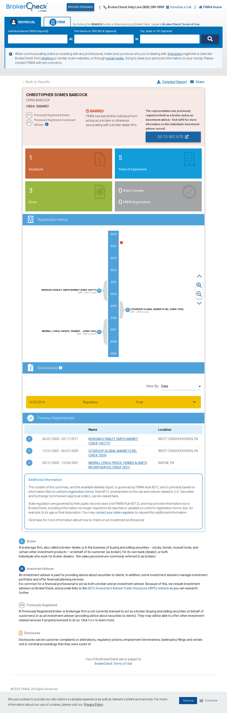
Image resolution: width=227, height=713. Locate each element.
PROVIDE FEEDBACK (80, 7)
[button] (208, 700)
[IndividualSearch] (210, 39)
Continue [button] (188, 700)
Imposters (175, 54)
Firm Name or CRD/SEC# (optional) (95, 31)
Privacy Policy (93, 704)
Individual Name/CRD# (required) (28, 31)
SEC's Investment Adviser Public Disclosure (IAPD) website (128, 588)
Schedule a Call (180, 7)
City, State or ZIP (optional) (156, 31)
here (115, 496)
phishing (47, 58)
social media (115, 58)
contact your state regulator (114, 512)
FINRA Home (212, 7)
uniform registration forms (75, 491)
